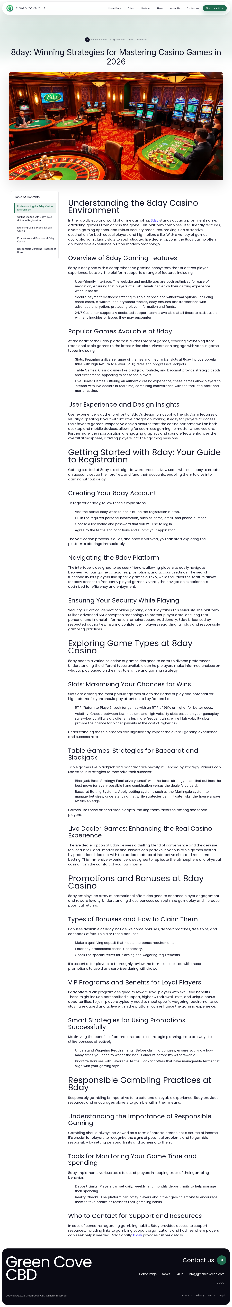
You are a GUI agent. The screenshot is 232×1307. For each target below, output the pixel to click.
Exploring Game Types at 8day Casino (34, 229)
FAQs (179, 1274)
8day (154, 220)
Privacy (200, 1295)
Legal (222, 1295)
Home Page (148, 1274)
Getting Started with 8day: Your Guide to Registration (34, 218)
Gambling (142, 39)
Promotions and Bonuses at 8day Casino (35, 240)
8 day (137, 1235)
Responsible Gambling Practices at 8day (36, 250)
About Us (187, 1295)
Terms (212, 1295)
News (166, 1274)
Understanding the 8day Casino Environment (35, 208)
